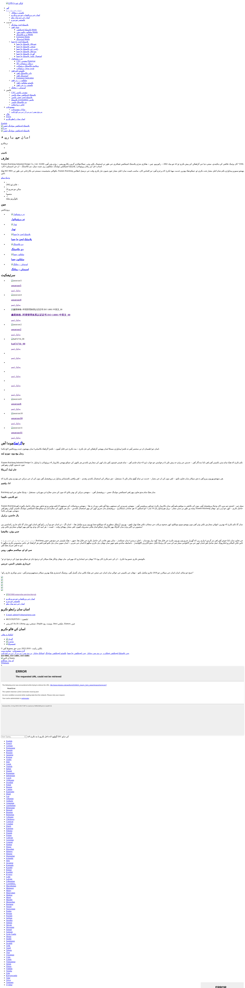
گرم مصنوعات (19, 651)
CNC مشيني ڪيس (19, 92)
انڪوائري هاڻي (7, 635)
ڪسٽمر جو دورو (18, 20)
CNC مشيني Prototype (25, 61)
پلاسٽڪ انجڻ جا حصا (19, 42)
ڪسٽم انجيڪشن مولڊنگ (55, 653)
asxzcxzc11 (16, 432)
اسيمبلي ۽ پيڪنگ (18, 88)
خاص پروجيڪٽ (17, 105)
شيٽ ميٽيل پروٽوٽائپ (25, 68)
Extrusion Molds (23, 37)
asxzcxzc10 (17, 418)
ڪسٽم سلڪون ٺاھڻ (24, 83)
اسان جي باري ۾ (14, 10)
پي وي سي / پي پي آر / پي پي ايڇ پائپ (26, 112)
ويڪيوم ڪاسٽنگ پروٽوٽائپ (27, 66)
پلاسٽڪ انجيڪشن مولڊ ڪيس (23, 95)
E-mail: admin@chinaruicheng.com (20, 615)
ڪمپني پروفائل (17, 13)
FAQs (8, 117)
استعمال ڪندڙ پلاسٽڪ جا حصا (29, 56)
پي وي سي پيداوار (94, 653)
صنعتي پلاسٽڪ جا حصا (25, 46)
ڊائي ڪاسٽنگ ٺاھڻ (24, 73)
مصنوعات (10, 107)
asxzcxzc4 (16, 300)
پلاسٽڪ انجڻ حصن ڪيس (21, 97)
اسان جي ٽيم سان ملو (20, 17)
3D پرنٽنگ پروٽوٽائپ (24, 63)
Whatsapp (5, 663)
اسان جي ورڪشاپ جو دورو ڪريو (25, 15)
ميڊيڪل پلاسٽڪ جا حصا (26, 51)
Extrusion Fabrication (25, 78)
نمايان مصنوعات (18, 109)
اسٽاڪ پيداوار (38, 653)
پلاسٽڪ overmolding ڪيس (22, 100)
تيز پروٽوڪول (17, 59)
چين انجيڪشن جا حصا (76, 653)
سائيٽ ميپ (6, 651)
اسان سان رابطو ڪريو (15, 119)
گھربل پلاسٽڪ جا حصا (25, 54)
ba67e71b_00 (18, 343)
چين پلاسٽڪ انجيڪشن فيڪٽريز (116, 653)
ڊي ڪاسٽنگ (17, 249)
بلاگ (8, 114)
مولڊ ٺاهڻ (15, 27)
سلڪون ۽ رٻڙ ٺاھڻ (19, 80)
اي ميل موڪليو (7, 660)
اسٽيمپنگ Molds (23, 39)
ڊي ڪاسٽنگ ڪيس (19, 102)
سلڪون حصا (17, 259)
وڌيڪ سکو (5, 178)
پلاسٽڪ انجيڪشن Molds (26, 30)
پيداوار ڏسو (16, 290)
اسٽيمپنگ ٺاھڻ (22, 76)
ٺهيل (13, 229)
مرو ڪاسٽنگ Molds (24, 34)
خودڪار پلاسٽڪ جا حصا (26, 44)
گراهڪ (18, 443)
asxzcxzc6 (16, 404)
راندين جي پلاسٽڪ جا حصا (27, 49)
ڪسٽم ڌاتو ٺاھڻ (17, 71)
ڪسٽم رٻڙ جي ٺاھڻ (24, 85)
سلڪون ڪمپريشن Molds (27, 32)
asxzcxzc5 (16, 285)
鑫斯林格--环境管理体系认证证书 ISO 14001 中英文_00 (40, 314)
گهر (7, 8)
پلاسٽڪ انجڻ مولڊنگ (19, 25)
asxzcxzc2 (16, 329)
